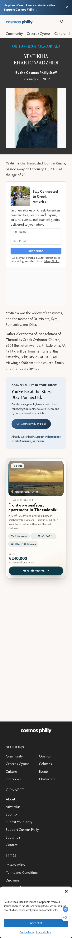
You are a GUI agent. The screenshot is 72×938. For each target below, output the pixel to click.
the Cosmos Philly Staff (38, 72)
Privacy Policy (43, 932)
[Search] (61, 21)
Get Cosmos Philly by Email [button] (31, 423)
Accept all (36, 923)
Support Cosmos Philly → (21, 9)
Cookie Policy (27, 932)
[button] (66, 891)
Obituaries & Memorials (36, 46)
